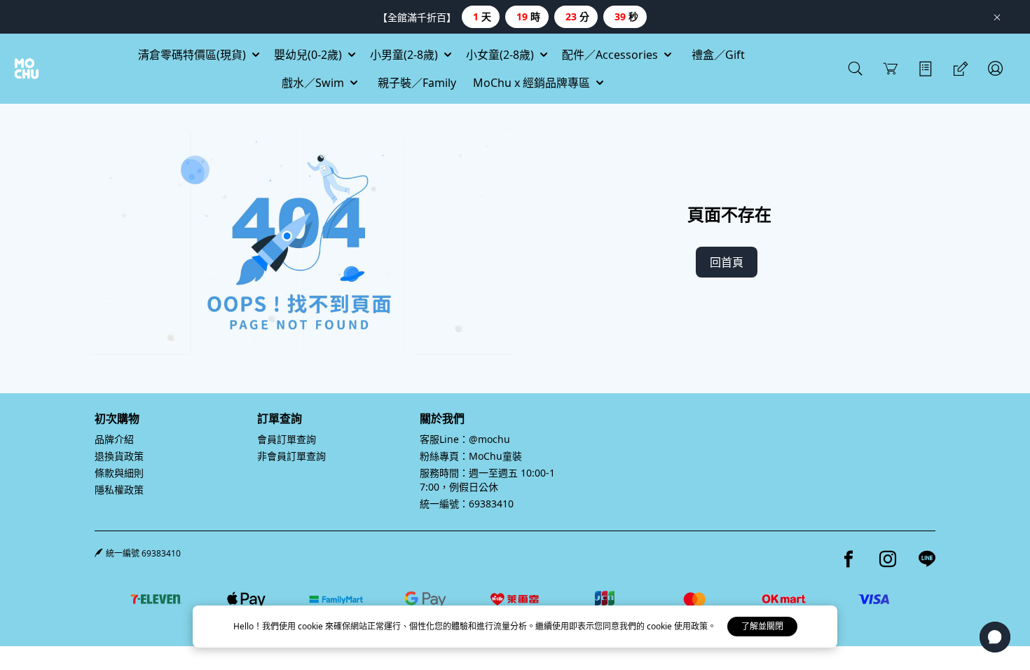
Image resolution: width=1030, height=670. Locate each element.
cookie (311, 626)
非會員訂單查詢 (291, 456)
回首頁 (726, 262)
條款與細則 (119, 472)
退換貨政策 (119, 456)
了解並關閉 (762, 626)
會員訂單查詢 (286, 439)
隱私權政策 (119, 489)
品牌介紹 (114, 439)
